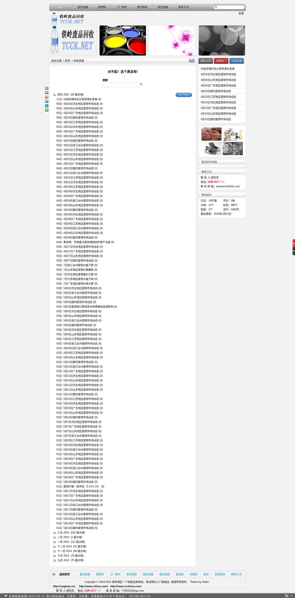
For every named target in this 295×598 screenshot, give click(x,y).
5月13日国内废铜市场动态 (78, 361)
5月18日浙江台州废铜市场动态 (81, 467)
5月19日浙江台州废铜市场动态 (81, 449)
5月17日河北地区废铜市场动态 (81, 491)
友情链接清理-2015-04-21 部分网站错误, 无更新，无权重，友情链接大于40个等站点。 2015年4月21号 (80, 595)
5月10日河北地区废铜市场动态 (81, 403)
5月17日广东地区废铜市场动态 (81, 495)
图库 (206, 574)
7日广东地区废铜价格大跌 (78, 283)
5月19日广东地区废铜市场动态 (81, 458)
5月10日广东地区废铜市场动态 (81, 408)
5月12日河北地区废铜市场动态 (81, 375)
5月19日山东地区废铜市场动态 (81, 454)
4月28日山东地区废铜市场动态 (81, 232)
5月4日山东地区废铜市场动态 (80, 334)
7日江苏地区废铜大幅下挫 (78, 278)
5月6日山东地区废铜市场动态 (80, 297)
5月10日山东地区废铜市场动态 (81, 412)
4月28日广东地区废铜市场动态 (81, 219)
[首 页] (61, 7)
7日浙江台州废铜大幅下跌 (78, 265)
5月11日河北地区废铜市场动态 (81, 385)
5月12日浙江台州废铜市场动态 (81, 366)
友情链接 (220, 574)
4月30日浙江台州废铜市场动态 (81, 348)
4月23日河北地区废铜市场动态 (81, 126)
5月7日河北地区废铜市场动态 (80, 421)
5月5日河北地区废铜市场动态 (80, 311)
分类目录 (236, 60)
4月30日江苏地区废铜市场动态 (81, 352)
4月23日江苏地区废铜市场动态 (81, 122)
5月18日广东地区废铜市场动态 (81, 477)
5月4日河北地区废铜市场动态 (80, 329)
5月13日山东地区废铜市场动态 (81, 357)
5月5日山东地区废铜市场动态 (80, 315)
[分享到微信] (46, 110)
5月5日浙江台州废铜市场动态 (80, 320)
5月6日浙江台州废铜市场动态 (80, 292)
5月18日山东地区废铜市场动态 (81, 472)
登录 (241, 13)
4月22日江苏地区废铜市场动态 (81, 149)
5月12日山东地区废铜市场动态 (81, 380)
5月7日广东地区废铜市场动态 (80, 426)
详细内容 (91, 57)
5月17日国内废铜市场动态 (78, 509)
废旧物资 (142, 7)
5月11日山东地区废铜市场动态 (81, 389)
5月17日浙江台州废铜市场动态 (81, 504)
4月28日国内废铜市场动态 (78, 237)
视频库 (193, 574)
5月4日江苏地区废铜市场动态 (80, 338)
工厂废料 (121, 7)
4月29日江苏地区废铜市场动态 (81, 186)
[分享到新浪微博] (46, 97)
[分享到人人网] (46, 105)
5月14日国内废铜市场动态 (78, 527)
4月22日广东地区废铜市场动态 (81, 163)
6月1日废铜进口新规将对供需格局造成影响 (88, 306)
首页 (67, 60)
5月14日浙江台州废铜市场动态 (81, 514)
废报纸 (180, 574)
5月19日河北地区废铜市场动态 (81, 444)
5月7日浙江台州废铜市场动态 (80, 435)
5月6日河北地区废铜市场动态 (80, 288)
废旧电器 (163, 7)
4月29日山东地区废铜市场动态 (81, 205)
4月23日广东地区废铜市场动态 (81, 131)
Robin (205, 581)
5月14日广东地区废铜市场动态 (81, 523)
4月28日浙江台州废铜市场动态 (81, 228)
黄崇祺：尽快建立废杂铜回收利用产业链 (86, 242)
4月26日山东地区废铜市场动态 (81, 108)
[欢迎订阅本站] (286, 595)
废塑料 (102, 7)
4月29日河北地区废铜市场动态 (81, 191)
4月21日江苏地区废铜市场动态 (81, 177)
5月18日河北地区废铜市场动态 (81, 463)
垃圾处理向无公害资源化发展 (80, 99)
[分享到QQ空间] (46, 92)
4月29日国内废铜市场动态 (78, 209)
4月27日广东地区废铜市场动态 (81, 251)
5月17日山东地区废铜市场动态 (81, 500)
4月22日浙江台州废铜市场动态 (81, 145)
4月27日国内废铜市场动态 (78, 260)
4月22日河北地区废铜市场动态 (81, 154)
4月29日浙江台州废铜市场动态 (81, 200)
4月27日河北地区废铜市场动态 (81, 246)
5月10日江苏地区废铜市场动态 (81, 398)
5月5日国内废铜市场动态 (77, 325)
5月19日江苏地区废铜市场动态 (81, 440)
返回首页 (64, 574)
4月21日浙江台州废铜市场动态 (81, 172)
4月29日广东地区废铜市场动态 (81, 195)
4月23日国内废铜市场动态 (78, 140)
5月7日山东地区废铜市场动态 (80, 431)
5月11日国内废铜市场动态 (78, 394)
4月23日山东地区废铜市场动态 (81, 136)
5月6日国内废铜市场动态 (77, 302)
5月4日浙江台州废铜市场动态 (80, 343)
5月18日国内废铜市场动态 (78, 481)
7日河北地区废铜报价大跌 (78, 274)
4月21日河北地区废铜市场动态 (81, 182)
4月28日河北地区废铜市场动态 (81, 214)
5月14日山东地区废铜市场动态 (81, 518)
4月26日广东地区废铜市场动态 (81, 112)
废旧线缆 (164, 574)
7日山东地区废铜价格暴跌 (78, 269)
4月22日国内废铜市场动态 (78, 168)
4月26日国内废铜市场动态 (78, 117)
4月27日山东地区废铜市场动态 (81, 255)
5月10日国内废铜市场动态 (78, 417)
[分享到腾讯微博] (46, 101)
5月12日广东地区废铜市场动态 (81, 371)
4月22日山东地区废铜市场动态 (81, 159)
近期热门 (221, 60)
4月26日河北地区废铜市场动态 (81, 103)
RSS (191, 60)
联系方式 (183, 7)
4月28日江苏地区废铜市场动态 (81, 223)
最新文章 (205, 60)
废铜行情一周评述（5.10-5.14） (81, 486)
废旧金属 (83, 7)
